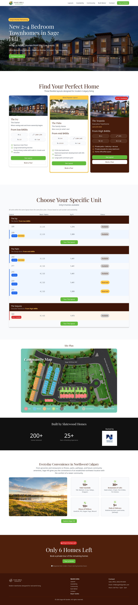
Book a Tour (28, 163)
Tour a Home (123, 3)
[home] (16, 3)
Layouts (70, 3)
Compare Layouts (17, 56)
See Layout (28, 158)
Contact (112, 3)
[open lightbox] (69, 381)
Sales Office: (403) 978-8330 (117, 582)
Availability (80, 3)
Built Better (102, 3)
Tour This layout (69, 242)
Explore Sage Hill (69, 521)
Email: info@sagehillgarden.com (119, 585)
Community (91, 3)
